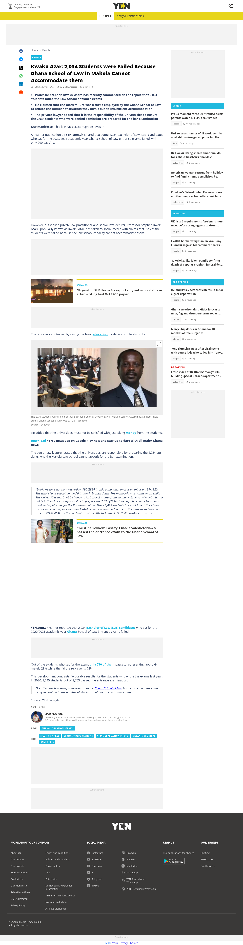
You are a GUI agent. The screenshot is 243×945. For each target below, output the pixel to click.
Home (34, 50)
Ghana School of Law (108, 688)
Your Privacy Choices (125, 943)
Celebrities (178, 162)
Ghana (72, 632)
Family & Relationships (130, 16)
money (131, 433)
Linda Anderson (70, 86)
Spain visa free (49, 735)
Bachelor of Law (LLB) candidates (110, 628)
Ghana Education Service (58, 728)
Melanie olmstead (144, 735)
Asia (175, 143)
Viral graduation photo (112, 735)
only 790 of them (102, 664)
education (100, 334)
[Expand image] (159, 344)
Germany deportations (78, 735)
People (105, 16)
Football (176, 123)
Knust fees (47, 741)
